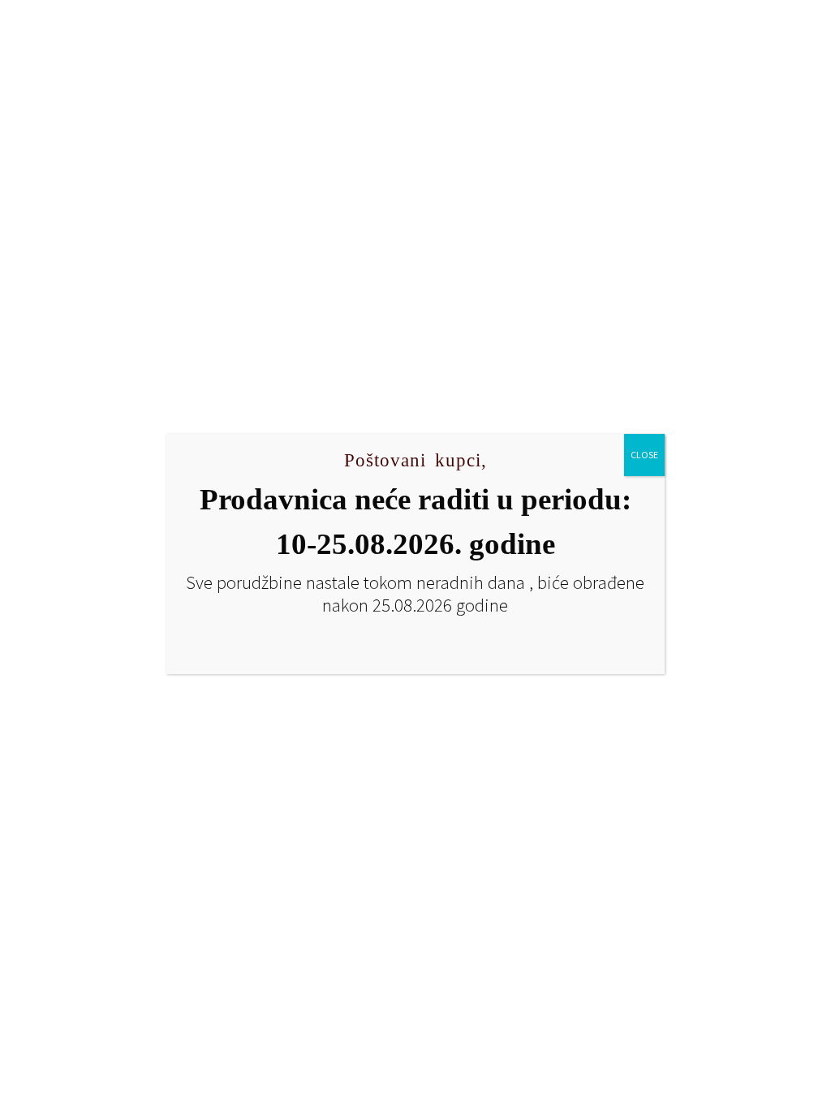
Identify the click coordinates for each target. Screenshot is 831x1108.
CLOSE (644, 455)
